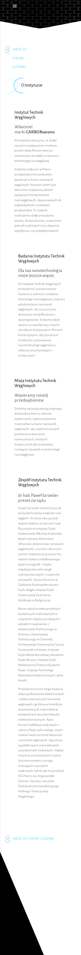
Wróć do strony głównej (33, 838)
